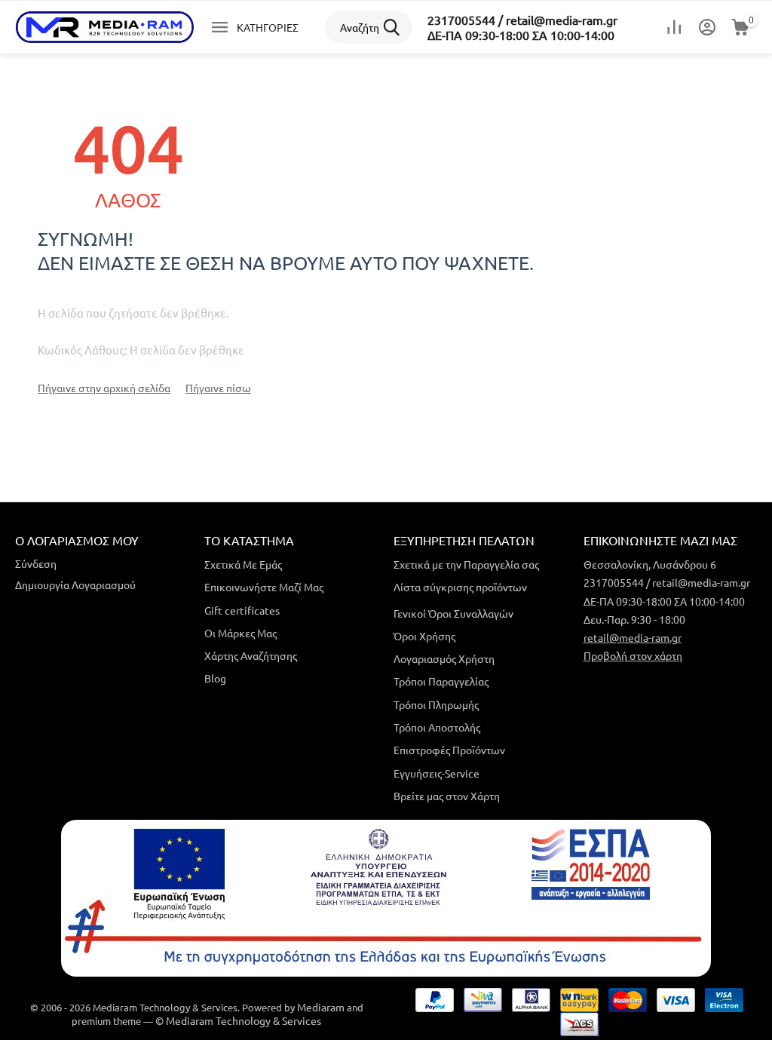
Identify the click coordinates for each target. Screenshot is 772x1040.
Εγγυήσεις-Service (436, 773)
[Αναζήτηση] (395, 27)
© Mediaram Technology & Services (238, 1020)
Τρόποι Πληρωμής (436, 704)
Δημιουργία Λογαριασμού (75, 584)
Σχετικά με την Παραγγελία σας (466, 564)
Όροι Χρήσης (424, 636)
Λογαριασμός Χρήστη (444, 658)
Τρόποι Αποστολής (437, 727)
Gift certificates (242, 610)
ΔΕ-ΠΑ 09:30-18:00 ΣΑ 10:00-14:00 (520, 34)
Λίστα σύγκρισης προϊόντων (460, 587)
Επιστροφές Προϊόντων (449, 749)
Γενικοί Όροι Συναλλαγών (453, 613)
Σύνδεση (36, 563)
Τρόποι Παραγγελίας (441, 681)
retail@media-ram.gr (633, 637)
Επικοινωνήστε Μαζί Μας (263, 587)
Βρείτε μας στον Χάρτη (447, 795)
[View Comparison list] (674, 27)
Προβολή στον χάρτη (633, 655)
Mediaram (321, 1007)
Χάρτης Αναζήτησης (250, 655)
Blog (215, 678)
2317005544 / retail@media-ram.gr (522, 19)
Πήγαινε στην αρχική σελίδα (104, 387)
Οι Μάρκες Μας (240, 633)
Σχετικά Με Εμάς (243, 564)
